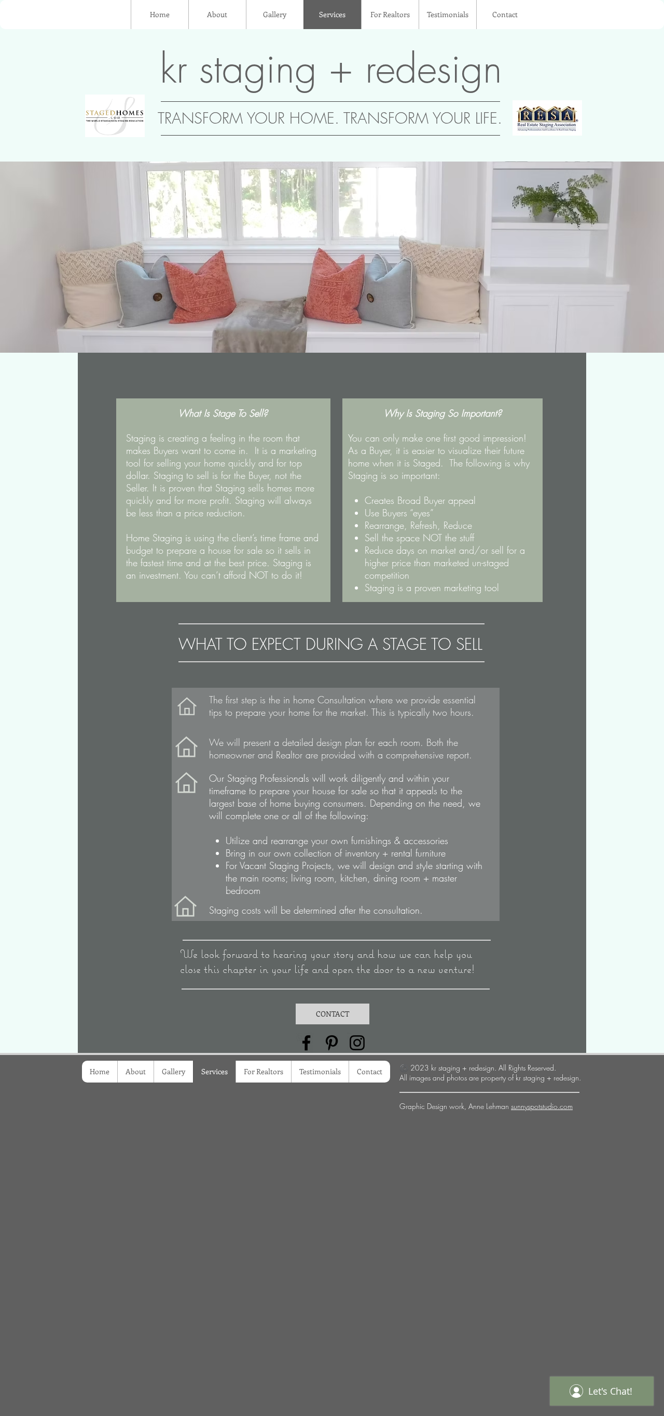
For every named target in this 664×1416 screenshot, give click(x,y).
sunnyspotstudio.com (542, 1106)
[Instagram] (357, 1043)
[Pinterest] (332, 1043)
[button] (332, 257)
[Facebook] (306, 1043)
